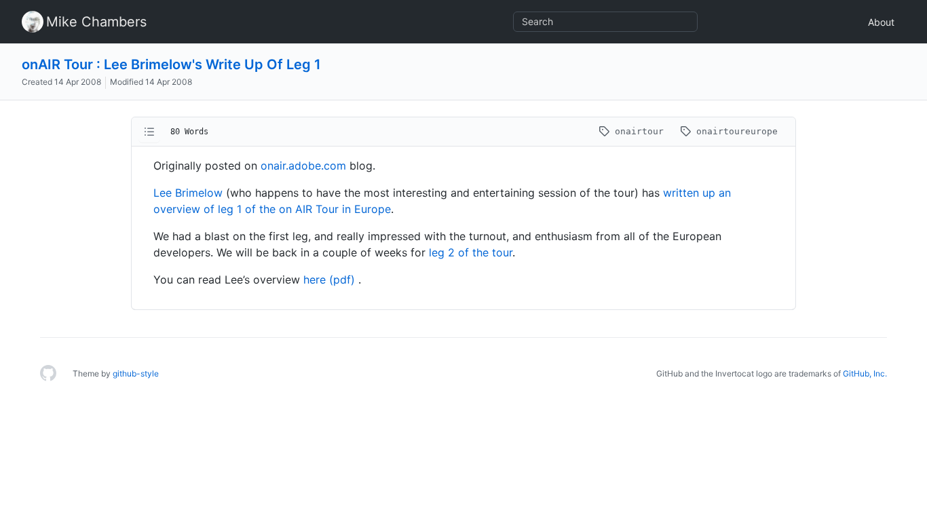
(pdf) (343, 279)
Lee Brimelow (188, 192)
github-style (136, 373)
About (881, 22)
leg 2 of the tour (470, 252)
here (314, 279)
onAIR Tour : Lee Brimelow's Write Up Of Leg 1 (171, 64)
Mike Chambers (96, 22)
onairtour (639, 131)
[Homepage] (48, 374)
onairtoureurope (734, 131)
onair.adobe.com (303, 165)
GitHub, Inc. (865, 373)
